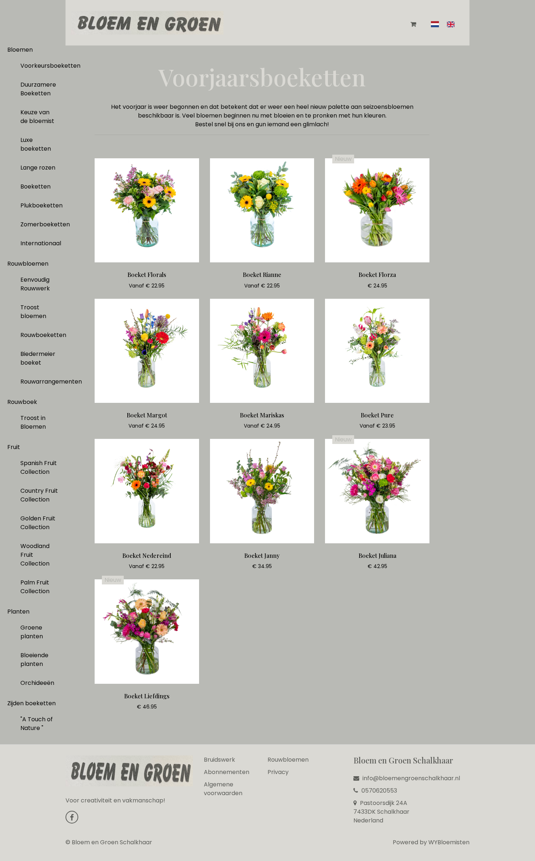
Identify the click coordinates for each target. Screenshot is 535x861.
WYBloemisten (448, 842)
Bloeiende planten (34, 659)
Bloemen (20, 49)
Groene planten (31, 631)
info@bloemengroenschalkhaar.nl (410, 778)
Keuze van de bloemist (37, 116)
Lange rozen (37, 167)
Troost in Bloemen (33, 422)
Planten (18, 611)
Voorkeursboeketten (42, 66)
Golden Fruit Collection (37, 522)
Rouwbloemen (27, 263)
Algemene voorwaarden (223, 788)
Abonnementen (226, 772)
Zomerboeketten (42, 224)
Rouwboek (22, 402)
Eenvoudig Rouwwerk (35, 284)
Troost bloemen (33, 311)
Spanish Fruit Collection (38, 467)
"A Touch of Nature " (36, 723)
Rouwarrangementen (42, 381)
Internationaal (40, 243)
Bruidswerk (219, 759)
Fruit (13, 447)
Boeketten (35, 186)
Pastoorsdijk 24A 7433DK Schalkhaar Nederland (381, 812)
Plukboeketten (41, 205)
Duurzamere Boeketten (38, 89)
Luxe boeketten (35, 144)
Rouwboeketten (42, 335)
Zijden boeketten (31, 703)
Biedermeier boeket (37, 358)
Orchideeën (37, 683)
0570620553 (378, 790)
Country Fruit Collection (39, 495)
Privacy (278, 772)
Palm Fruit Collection (34, 586)
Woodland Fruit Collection (34, 555)
